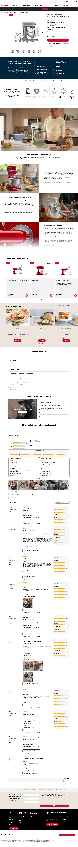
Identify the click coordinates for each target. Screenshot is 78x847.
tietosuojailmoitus (14, 800)
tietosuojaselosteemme (47, 841)
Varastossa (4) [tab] (50, 27)
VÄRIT (48, 5)
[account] (74, 1)
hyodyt (30, 80)
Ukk (9, 824)
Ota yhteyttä (11, 822)
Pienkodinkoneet (38, 5)
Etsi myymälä (14, 828)
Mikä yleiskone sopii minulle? (46, 402)
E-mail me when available (58, 40)
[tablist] (56, 27)
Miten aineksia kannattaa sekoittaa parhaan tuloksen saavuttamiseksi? (51, 409)
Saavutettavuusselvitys (23, 823)
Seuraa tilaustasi (12, 819)
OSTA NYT (45, 8)
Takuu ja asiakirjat (12, 821)
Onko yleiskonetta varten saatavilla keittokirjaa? (50, 405)
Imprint (20, 822)
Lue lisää (39, 249)
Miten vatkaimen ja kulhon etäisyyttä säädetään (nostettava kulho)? (54, 413)
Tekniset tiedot (56, 80)
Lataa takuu (13, 373)
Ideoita (56, 5)
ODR (19, 825)
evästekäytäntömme (11, 841)
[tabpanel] (58, 30)
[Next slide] (42, 51)
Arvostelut (63, 80)
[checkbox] (40, 794)
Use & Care (21, 373)
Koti (1, 12)
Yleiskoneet (14, 5)
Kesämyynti (65, 5)
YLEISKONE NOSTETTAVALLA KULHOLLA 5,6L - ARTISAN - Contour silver (58, 16)
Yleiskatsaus (15, 80)
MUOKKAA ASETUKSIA (67, 841)
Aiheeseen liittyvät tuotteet (39, 80)
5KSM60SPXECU (50, 20)
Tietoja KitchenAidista (67, 1)
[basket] (76, 1)
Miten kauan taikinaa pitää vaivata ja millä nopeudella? (52, 416)
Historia (31, 818)
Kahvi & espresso (26, 5)
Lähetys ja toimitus (22, 818)
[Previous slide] (9, 51)
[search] (76, 5)
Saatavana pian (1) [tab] (60, 27)
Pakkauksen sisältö (23, 80)
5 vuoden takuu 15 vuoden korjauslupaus (56, 22)
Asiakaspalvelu (58, 1)
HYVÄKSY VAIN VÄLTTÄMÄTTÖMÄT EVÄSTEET (67, 838)
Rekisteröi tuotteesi (52, 824)
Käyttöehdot (21, 816)
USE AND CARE (30, 373)
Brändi (31, 816)
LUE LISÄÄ (17, 340)
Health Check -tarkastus (12, 816)
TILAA (55, 805)
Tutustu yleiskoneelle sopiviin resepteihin (34, 305)
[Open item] (25, 94)
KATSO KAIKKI (22, 412)
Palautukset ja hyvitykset (21, 820)
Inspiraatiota (48, 80)
